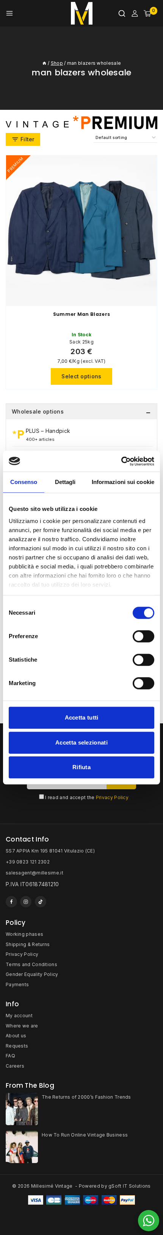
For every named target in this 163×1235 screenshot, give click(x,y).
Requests (17, 1046)
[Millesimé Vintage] (81, 13)
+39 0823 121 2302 (28, 862)
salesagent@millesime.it (34, 873)
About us (16, 1035)
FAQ (10, 1056)
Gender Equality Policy (32, 974)
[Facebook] (11, 901)
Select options (81, 376)
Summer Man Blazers (81, 314)
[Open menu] (9, 13)
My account (19, 1015)
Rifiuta (81, 767)
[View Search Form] (122, 13)
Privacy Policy (112, 797)
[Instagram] (25, 901)
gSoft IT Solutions (129, 1186)
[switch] (143, 636)
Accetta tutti (82, 717)
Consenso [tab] (24, 482)
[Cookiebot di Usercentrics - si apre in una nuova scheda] (121, 461)
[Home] (44, 63)
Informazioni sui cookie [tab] (123, 482)
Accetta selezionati (81, 742)
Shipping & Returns (28, 944)
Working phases (24, 934)
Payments (17, 984)
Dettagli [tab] (65, 482)
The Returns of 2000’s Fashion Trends (86, 1097)
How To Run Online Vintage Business (85, 1135)
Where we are (22, 1026)
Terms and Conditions (31, 964)
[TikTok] (40, 901)
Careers (15, 1066)
